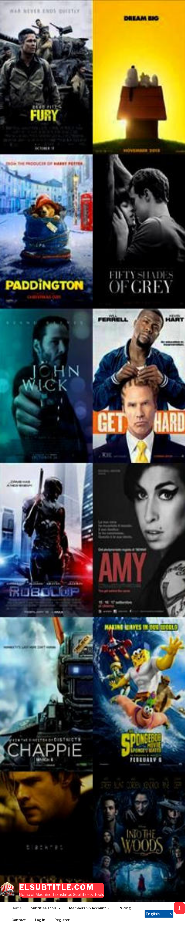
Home (17, 908)
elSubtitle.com (56, 887)
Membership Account (87, 908)
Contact (19, 920)
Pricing (125, 908)
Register (62, 920)
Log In (40, 920)
